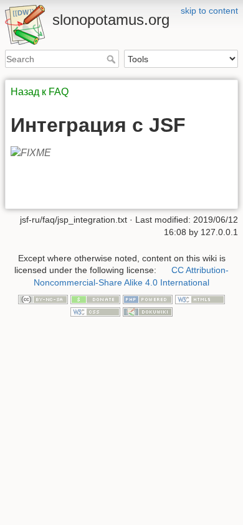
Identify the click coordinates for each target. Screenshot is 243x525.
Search (112, 59)
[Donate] (95, 299)
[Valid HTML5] (200, 299)
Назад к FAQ (40, 91)
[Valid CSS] (95, 311)
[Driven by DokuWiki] (148, 311)
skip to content (209, 11)
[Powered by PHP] (148, 299)
